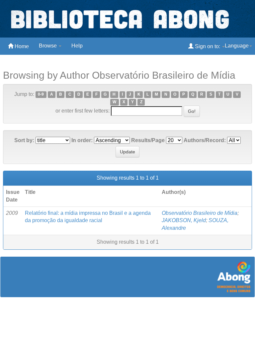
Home (21, 46)
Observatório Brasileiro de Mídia (199, 213)
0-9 (41, 94)
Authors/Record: (205, 140)
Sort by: (24, 140)
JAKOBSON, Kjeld (184, 220)
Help (77, 45)
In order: (82, 140)
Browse (48, 45)
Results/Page (148, 140)
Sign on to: (207, 46)
